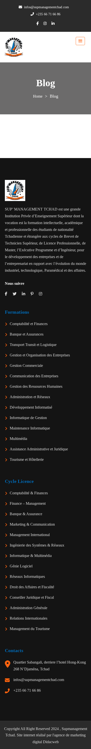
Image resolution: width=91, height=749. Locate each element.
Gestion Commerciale (26, 365)
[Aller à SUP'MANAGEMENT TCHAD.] (37, 96)
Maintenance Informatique (30, 428)
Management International (30, 535)
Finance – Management (28, 503)
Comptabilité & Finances (29, 493)
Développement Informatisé (31, 407)
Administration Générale (28, 608)
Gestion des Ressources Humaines (36, 386)
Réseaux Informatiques (27, 576)
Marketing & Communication (32, 524)
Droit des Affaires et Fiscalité (32, 587)
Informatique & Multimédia (31, 556)
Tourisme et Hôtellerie (27, 459)
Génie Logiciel (21, 566)
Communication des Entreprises (34, 376)
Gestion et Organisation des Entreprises (40, 355)
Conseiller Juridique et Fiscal (32, 597)
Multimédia (18, 439)
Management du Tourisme (30, 629)
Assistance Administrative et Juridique (39, 449)
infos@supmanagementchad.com (38, 680)
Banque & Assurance (26, 514)
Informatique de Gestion (28, 418)
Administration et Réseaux (30, 397)
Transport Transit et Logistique (33, 345)
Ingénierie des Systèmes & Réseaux (37, 545)
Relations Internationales (28, 618)
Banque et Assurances (26, 334)
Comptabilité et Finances (29, 324)
